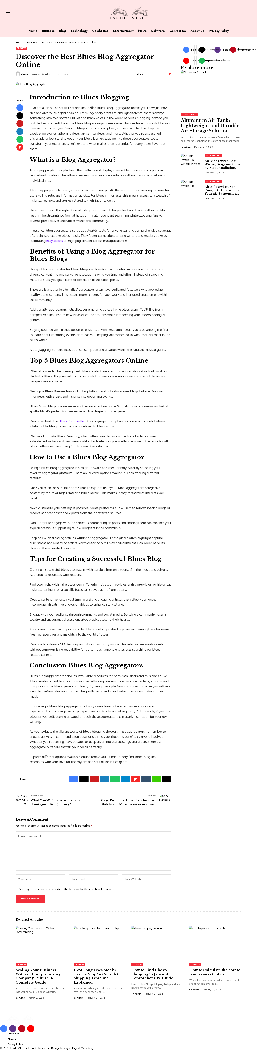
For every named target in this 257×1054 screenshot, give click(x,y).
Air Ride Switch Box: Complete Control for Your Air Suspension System (222, 192)
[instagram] (12, 1028)
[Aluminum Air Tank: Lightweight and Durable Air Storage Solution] (211, 90)
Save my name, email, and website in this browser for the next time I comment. (67, 889)
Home (19, 42)
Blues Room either (72, 421)
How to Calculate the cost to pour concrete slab (214, 972)
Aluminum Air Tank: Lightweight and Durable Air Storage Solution (210, 125)
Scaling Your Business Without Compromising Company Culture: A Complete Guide (38, 976)
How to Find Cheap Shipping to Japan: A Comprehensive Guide (152, 974)
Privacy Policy (15, 1044)
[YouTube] (30, 1028)
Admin (24, 74)
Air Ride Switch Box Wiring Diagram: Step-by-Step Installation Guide (222, 166)
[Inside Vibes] (128, 12)
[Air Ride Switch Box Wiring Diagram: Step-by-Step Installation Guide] (191, 162)
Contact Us (13, 1033)
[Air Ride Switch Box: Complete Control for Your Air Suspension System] (191, 188)
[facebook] (3, 1028)
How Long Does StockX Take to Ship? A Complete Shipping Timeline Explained (97, 976)
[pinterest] (21, 1028)
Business (32, 42)
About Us (12, 1039)
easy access (55, 241)
